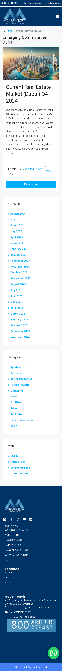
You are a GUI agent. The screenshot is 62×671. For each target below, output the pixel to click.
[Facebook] (5, 3)
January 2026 (18, 254)
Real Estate (48, 169)
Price (13, 408)
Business (16, 373)
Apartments (17, 367)
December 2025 (20, 260)
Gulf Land (10, 577)
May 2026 (16, 231)
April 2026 (16, 237)
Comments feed (20, 467)
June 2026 (16, 225)
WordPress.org (19, 473)
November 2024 (20, 337)
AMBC (8, 582)
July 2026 (16, 219)
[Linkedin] (15, 3)
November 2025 (20, 266)
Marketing (28, 168)
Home (9, 31)
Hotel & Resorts (19, 384)
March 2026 (17, 243)
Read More (31, 184)
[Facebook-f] (11, 519)
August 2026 (18, 213)
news (39, 168)
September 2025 (20, 278)
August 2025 (18, 284)
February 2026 (19, 249)
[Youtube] (12, 3)
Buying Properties (21, 378)
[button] (57, 16)
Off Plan (15, 402)
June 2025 (16, 296)
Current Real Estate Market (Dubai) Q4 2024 (28, 94)
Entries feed (17, 461)
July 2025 (16, 290)
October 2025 (18, 272)
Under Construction (22, 420)
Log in (14, 455)
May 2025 (16, 301)
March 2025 (17, 313)
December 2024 (20, 331)
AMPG (8, 572)
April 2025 (16, 307)
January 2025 (18, 325)
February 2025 (19, 319)
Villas (13, 426)
